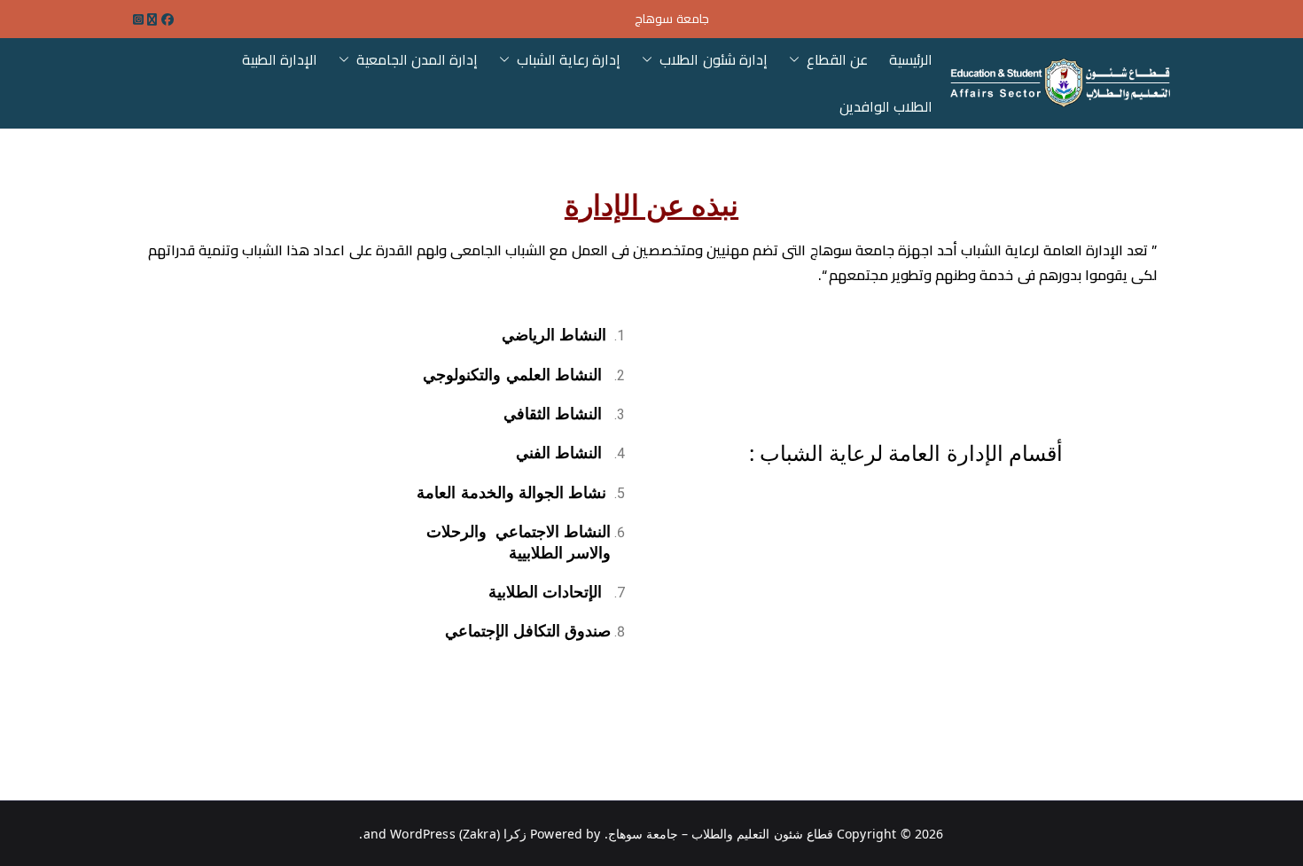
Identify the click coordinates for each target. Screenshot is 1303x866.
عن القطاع (837, 60)
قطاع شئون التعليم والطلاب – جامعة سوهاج (720, 833)
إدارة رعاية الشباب (568, 60)
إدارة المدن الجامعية (417, 60)
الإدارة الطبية (279, 60)
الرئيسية (910, 60)
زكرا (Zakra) (493, 833)
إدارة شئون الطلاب (713, 60)
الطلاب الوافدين (885, 107)
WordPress (422, 833)
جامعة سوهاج (671, 19)
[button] (798, 60)
